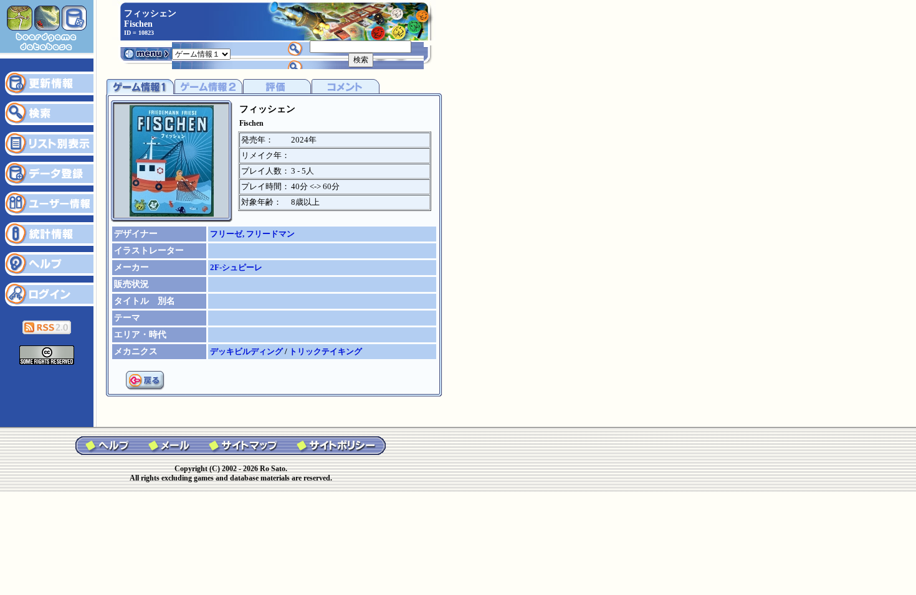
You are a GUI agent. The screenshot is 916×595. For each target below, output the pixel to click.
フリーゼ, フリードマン (252, 233)
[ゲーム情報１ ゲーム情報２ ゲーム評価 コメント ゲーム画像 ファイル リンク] (201, 53)
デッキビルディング (247, 351)
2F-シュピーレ (236, 267)
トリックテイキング (325, 351)
